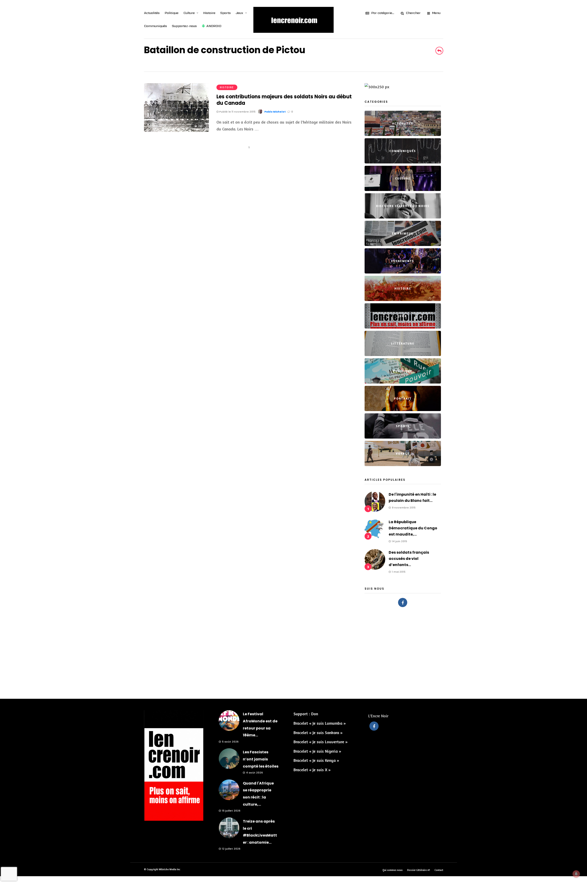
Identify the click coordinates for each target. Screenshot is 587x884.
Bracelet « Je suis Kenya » (316, 760)
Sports (225, 13)
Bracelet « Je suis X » (312, 769)
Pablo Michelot (275, 111)
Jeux (239, 13)
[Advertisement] (293, 651)
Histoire (209, 13)
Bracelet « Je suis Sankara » (318, 732)
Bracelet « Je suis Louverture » (321, 741)
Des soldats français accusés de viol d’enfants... (409, 558)
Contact (439, 870)
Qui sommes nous (392, 870)
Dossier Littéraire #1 (418, 870)
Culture (189, 13)
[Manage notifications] (576, 874)
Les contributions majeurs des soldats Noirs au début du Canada (284, 100)
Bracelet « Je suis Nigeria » (317, 751)
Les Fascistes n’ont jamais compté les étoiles (260, 759)
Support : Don (306, 713)
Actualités (152, 13)
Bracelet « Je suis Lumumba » (320, 723)
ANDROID (213, 26)
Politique (171, 13)
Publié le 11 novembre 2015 (237, 111)
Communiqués (155, 26)
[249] (176, 130)
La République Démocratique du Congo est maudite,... (413, 528)
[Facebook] (402, 602)
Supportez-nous (184, 26)
